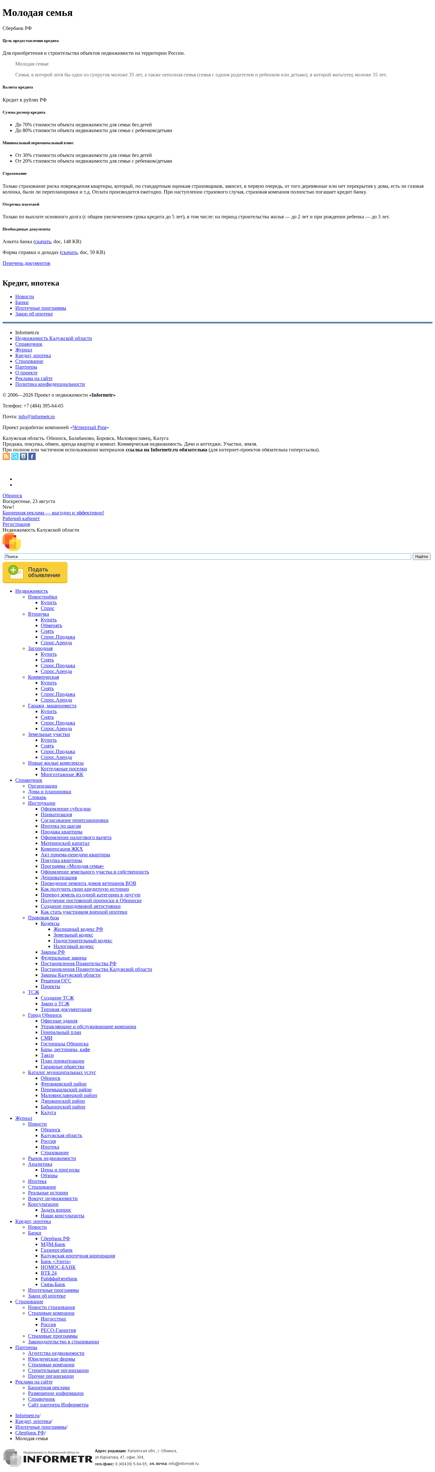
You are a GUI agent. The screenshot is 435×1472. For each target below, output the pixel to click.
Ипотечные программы (40, 308)
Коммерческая (43, 677)
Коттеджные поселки (64, 768)
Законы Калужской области (71, 975)
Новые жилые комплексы (56, 763)
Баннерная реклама (49, 1387)
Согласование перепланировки (75, 820)
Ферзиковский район (64, 1083)
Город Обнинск (45, 1015)
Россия (48, 1141)
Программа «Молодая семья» (72, 866)
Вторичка (38, 614)
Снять (47, 631)
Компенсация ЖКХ (62, 849)
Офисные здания (59, 1020)
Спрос (47, 608)
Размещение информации (56, 1393)
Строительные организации (58, 1370)
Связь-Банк (53, 1284)
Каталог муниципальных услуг (62, 1072)
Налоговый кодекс (73, 946)
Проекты (50, 986)
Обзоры (49, 1175)
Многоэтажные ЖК (62, 774)
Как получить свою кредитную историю (85, 889)
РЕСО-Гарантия (58, 1330)
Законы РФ (53, 952)
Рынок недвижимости (52, 1158)
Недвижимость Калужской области (53, 338)
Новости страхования (51, 1307)
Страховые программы (53, 1336)
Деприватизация (59, 877)
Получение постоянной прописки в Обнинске (91, 900)
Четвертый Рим (89, 427)
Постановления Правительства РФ (79, 963)
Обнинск (12, 495)
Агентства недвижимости (56, 1353)
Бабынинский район (63, 1106)
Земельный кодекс (73, 935)
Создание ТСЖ (57, 998)
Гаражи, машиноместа (52, 705)
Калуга (48, 1112)
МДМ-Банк (53, 1244)
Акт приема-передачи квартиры (75, 854)
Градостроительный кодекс (82, 940)
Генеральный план (61, 1032)
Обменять (51, 625)
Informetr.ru (27, 1415)
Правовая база (43, 917)
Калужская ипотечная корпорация (78, 1255)
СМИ (47, 1038)
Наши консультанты (62, 1215)
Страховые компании (51, 1313)
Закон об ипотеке (34, 313)
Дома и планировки (49, 791)
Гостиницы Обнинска (65, 1043)
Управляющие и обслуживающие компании (88, 1026)
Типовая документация (66, 1009)
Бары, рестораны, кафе (65, 1049)
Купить (49, 602)
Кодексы (50, 923)
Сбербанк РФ (55, 1238)
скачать (43, 241)
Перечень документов (26, 263)
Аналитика (40, 1164)
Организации (42, 786)
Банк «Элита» (56, 1261)
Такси (47, 1055)
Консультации (43, 1204)
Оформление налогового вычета (76, 837)
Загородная (40, 648)
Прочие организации (51, 1376)
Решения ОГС (56, 980)
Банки (22, 302)
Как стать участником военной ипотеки (84, 912)
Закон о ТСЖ (55, 1003)
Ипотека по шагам (61, 826)
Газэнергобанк (57, 1250)
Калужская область (61, 1135)
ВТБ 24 (49, 1273)
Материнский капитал (65, 843)
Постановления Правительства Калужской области (96, 969)
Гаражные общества (62, 1066)
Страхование (29, 361)
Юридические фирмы (51, 1359)
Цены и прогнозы (60, 1169)
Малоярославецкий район (69, 1095)
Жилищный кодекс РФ (78, 929)
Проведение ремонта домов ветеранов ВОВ (88, 883)
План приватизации (62, 1061)
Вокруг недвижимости (53, 1198)
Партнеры (26, 367)
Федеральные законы (64, 957)
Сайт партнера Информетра (58, 1404)
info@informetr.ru (36, 416)
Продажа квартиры (61, 831)
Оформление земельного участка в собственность (95, 871)
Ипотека (50, 1147)
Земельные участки (49, 734)
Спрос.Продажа (58, 637)
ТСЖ (33, 992)
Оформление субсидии (66, 808)
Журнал (23, 349)
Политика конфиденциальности (50, 384)
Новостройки (42, 596)
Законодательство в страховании (63, 1341)
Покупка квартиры (61, 860)
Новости (24, 296)
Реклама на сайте (34, 378)
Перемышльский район (66, 1089)
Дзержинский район (63, 1101)
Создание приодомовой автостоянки (81, 906)
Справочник (28, 344)
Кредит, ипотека (33, 355)
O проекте (26, 372)
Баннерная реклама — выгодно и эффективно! (53, 512)
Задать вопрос (56, 1210)
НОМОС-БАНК (58, 1267)
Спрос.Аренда (56, 642)
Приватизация (56, 814)
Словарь (37, 797)
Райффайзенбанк (59, 1278)
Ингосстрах (53, 1318)
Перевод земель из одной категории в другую (90, 894)
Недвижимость (31, 591)
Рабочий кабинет (21, 518)
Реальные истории (48, 1192)
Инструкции (41, 803)
